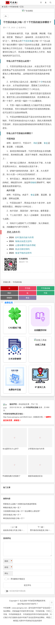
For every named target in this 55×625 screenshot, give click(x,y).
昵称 (8, 561)
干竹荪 (27, 288)
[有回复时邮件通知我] (6, 591)
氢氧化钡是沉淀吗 (23, 241)
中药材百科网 (33, 601)
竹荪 (45, 293)
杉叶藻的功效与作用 (24, 237)
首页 (6, 7)
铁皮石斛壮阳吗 (22, 249)
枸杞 (36, 143)
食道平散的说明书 (23, 253)
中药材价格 (13, 7)
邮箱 (8, 567)
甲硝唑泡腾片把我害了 (11, 476)
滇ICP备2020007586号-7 (27, 604)
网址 (6, 573)
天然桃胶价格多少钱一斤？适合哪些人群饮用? (21, 511)
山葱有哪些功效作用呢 (25, 245)
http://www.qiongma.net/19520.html (17, 417)
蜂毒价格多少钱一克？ (12, 508)
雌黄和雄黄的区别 (35, 476)
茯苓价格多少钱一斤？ (12, 515)
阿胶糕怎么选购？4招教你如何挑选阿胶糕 (19, 504)
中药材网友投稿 (32, 407)
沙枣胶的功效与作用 (36, 449)
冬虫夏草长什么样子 (11, 449)
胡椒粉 (33, 182)
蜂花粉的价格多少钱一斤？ (14, 518)
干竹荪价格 (27, 41)
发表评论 (22, 28)
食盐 (46, 143)
